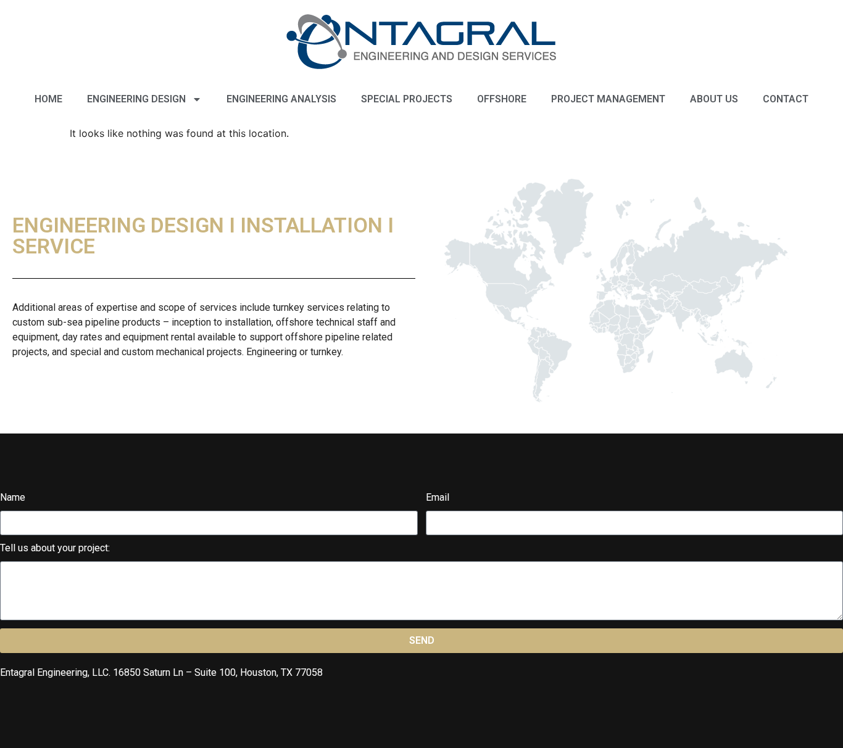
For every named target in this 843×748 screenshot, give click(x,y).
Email (437, 498)
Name (12, 498)
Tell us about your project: (55, 548)
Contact (785, 99)
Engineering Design (136, 99)
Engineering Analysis (281, 99)
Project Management (608, 99)
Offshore (501, 99)
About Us (714, 99)
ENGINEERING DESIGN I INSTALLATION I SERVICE (203, 235)
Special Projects (406, 99)
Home (48, 99)
